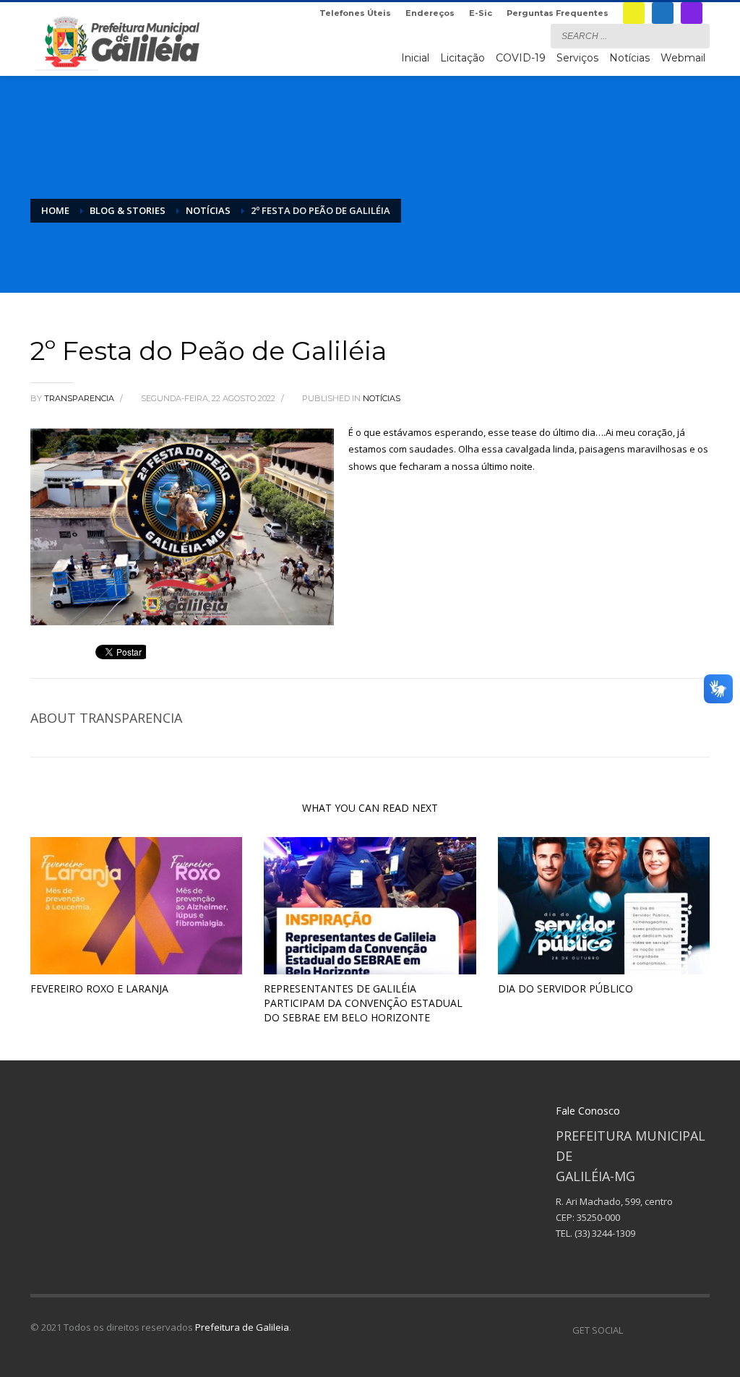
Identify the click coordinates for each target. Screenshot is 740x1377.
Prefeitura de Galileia (242, 1327)
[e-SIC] (634, 13)
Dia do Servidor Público (565, 988)
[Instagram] (691, 13)
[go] (695, 35)
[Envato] (699, 1330)
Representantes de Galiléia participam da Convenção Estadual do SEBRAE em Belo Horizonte (363, 1003)
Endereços (430, 13)
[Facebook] (663, 13)
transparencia (80, 398)
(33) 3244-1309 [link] (605, 1233)
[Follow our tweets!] (655, 1330)
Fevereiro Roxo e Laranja (99, 988)
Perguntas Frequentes (557, 13)
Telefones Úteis (355, 13)
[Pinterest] (677, 1330)
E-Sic (480, 13)
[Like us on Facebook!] (634, 1330)
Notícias (381, 398)
